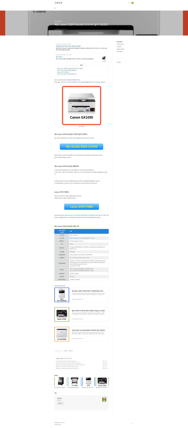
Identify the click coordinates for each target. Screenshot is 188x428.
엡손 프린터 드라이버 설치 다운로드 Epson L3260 (66, 366)
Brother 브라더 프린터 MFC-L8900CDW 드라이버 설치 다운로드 (70, 365)
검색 (129, 3)
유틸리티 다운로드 (121, 49)
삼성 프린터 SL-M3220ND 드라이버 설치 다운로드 (66, 368)
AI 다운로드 (119, 46)
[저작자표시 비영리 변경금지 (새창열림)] (71, 351)
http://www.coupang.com (62, 44)
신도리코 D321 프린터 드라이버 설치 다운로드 (66, 361)
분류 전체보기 (120, 41)
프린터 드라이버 (59, 358)
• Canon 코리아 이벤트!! (63, 72)
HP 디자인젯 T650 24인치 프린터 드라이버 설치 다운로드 (68, 363)
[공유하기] (59, 351)
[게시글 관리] (61, 351)
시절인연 (58, 3)
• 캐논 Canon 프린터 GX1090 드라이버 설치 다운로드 (70, 68)
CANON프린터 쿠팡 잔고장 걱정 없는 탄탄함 (68, 46)
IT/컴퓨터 (59, 400)
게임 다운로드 (120, 51)
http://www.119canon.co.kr (62, 54)
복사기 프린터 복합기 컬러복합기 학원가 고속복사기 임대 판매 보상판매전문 (74, 59)
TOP (132, 423)
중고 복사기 (59, 57)
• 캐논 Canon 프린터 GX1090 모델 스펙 (67, 74)
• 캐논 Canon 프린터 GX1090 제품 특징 (67, 70)
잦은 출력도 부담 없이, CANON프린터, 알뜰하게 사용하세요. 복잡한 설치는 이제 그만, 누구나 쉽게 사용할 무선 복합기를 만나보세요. (81, 49)
